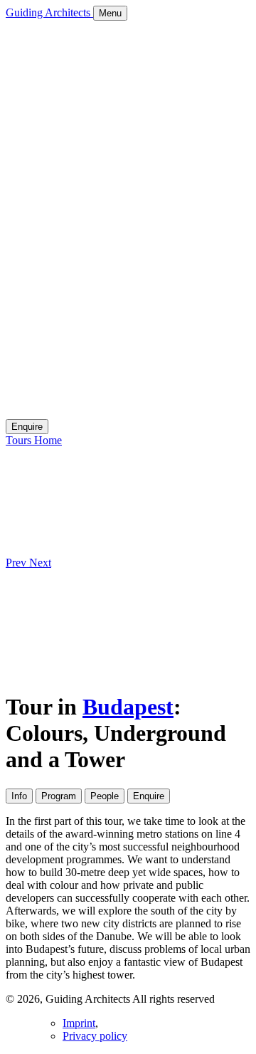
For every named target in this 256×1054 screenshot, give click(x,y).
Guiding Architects (49, 12)
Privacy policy (95, 1036)
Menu (110, 13)
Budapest (128, 707)
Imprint (79, 1023)
